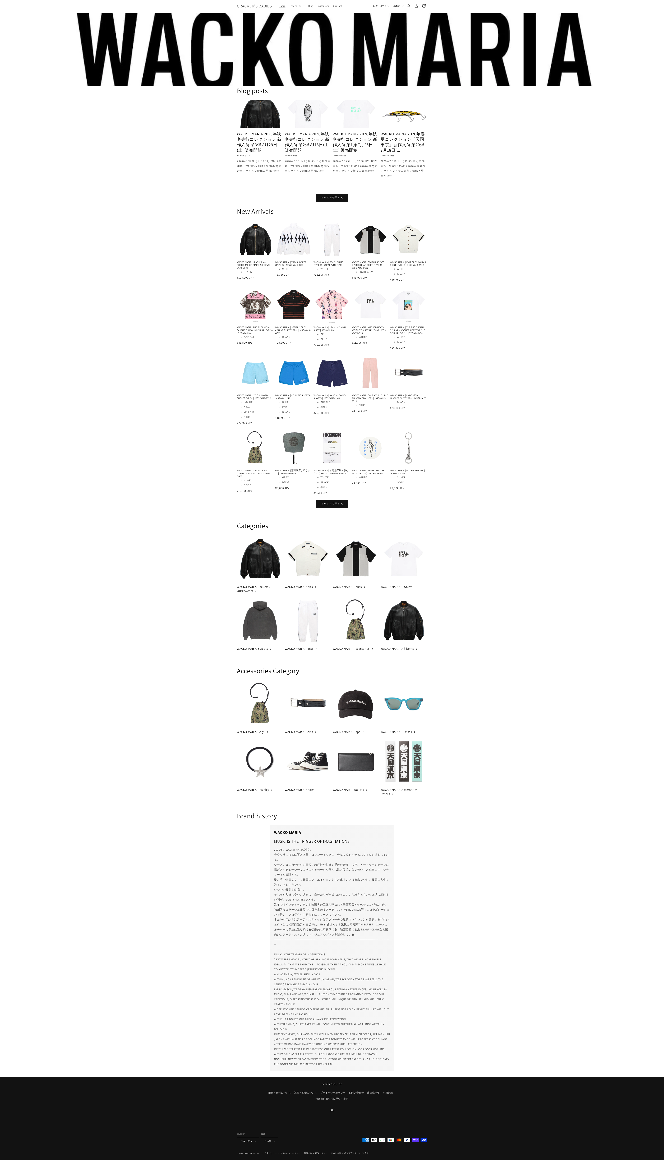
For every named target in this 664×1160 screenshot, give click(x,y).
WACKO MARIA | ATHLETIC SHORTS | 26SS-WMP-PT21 (293, 397)
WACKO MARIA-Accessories (351, 649)
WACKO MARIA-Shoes (299, 790)
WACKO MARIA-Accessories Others (399, 792)
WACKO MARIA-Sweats (252, 649)
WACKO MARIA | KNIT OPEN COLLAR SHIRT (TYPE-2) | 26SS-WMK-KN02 (408, 264)
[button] (297, 6)
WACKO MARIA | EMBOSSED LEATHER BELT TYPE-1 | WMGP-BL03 (408, 397)
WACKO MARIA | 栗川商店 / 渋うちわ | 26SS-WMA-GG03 (292, 472)
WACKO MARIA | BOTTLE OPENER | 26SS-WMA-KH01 (407, 472)
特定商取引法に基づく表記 (356, 1153)
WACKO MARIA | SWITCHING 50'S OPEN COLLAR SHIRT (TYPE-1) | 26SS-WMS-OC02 (368, 265)
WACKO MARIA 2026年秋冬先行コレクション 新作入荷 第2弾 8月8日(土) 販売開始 (307, 142)
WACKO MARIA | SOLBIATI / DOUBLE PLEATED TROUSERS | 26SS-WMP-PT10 (370, 398)
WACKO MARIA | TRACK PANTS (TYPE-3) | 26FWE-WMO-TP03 (328, 264)
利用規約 (388, 1092)
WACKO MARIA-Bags (251, 732)
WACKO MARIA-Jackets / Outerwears (253, 589)
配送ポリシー (321, 1153)
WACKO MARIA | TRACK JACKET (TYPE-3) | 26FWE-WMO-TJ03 (290, 264)
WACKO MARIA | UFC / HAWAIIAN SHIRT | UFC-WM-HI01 (329, 329)
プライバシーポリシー (332, 1092)
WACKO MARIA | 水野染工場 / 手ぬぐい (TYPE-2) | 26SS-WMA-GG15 (330, 472)
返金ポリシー (271, 1153)
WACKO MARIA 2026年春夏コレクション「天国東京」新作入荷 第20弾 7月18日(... (403, 142)
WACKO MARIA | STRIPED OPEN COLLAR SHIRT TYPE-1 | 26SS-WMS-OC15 (293, 330)
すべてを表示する (332, 197)
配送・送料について (279, 1092)
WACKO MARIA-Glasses (396, 732)
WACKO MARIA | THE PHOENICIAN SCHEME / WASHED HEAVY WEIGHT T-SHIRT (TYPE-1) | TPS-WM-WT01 (407, 330)
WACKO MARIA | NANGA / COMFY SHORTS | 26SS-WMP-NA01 (329, 397)
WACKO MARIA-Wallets (348, 790)
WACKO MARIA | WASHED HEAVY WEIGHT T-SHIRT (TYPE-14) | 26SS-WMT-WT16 (369, 330)
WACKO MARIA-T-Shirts (396, 587)
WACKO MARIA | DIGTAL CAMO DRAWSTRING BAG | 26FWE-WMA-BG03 (253, 473)
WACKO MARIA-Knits (299, 587)
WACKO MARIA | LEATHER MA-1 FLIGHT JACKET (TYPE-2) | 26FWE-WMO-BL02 (254, 265)
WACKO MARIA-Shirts (347, 587)
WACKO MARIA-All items (397, 649)
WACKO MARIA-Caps (346, 732)
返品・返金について (305, 1092)
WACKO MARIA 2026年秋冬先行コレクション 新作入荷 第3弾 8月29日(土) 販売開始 (259, 142)
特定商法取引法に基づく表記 (332, 1098)
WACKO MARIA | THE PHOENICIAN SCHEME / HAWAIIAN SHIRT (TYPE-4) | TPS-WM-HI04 (255, 330)
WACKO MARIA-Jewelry (253, 790)
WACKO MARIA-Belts (299, 732)
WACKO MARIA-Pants (299, 649)
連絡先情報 (373, 1092)
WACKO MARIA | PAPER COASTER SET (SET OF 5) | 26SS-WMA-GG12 (369, 472)
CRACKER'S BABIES (252, 1153)
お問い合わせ (356, 1092)
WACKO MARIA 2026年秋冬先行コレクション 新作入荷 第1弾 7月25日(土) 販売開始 (355, 142)
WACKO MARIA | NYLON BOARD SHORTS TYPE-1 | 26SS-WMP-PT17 (254, 397)
